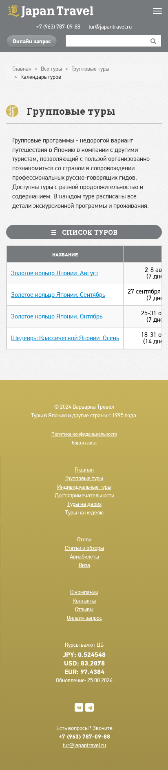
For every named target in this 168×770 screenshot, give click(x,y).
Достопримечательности (84, 495)
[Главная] (84, 10)
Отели (84, 539)
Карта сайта (84, 442)
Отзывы (84, 609)
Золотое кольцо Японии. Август (54, 273)
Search (153, 41)
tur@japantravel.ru (110, 26)
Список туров (88, 232)
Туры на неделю (84, 512)
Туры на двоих (84, 504)
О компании (84, 592)
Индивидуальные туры (84, 486)
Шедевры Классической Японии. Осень (65, 338)
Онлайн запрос (32, 41)
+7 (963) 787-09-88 (58, 26)
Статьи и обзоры (84, 548)
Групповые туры (84, 478)
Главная (84, 469)
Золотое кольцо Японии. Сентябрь (58, 294)
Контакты (84, 600)
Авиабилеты (84, 556)
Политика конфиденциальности (84, 434)
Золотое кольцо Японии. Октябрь (56, 316)
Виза (84, 565)
